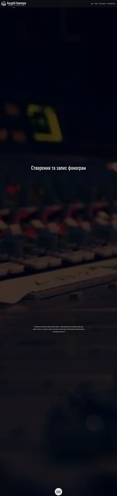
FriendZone (111, 4)
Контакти (102, 4)
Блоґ (96, 4)
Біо (92, 4)
